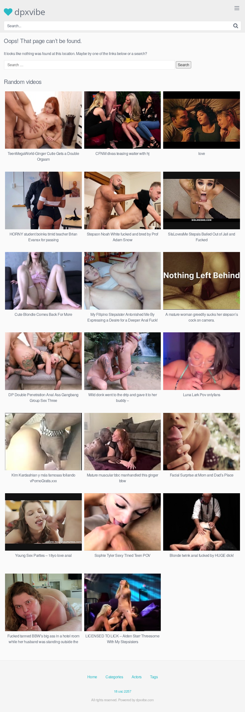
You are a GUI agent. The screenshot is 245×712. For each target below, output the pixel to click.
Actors (137, 676)
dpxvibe (28, 12)
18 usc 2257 (122, 691)
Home (92, 676)
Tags (154, 676)
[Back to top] (232, 696)
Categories (114, 676)
